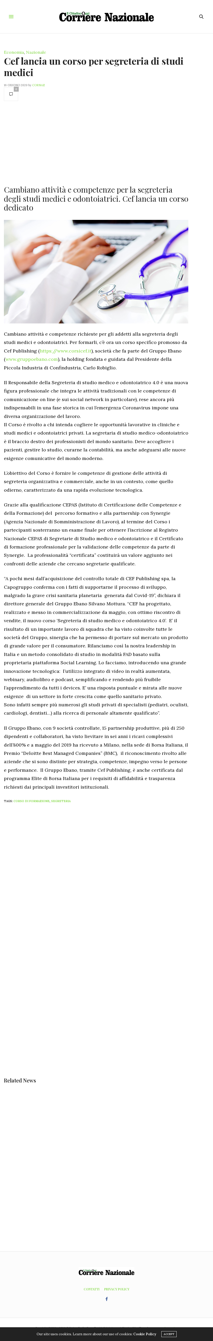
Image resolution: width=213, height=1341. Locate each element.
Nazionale (36, 52)
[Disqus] (106, 876)
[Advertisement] (96, 142)
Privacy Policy (116, 1289)
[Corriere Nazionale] (106, 16)
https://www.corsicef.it (65, 351)
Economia (14, 52)
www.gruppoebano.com (31, 359)
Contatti (91, 1289)
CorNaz (38, 85)
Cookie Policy (144, 1334)
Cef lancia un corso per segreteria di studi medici (94, 66)
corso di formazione (32, 801)
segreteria (61, 801)
